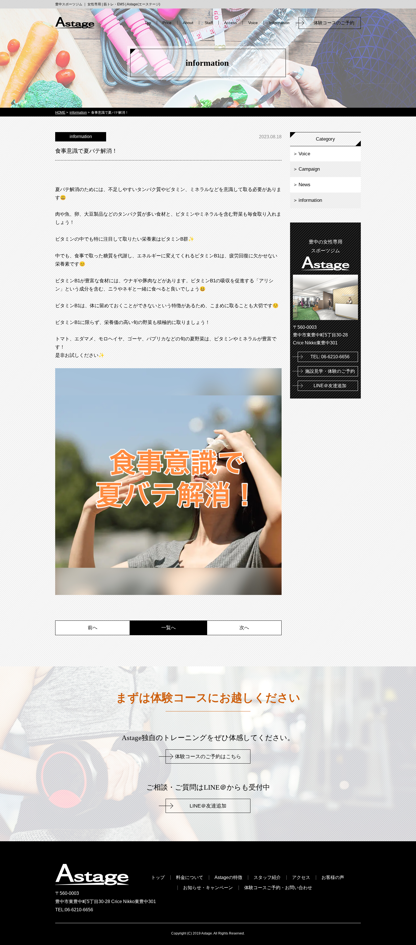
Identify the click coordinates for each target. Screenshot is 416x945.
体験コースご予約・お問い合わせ (278, 887)
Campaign (309, 169)
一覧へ (168, 627)
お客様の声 (332, 877)
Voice (253, 23)
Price (166, 23)
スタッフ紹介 (267, 877)
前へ (92, 627)
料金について (189, 877)
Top (148, 23)
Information (279, 23)
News (304, 184)
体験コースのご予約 (336, 22)
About (188, 23)
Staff (209, 23)
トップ (158, 877)
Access (230, 23)
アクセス (301, 877)
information (310, 200)
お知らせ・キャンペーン (208, 887)
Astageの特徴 (228, 877)
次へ (244, 627)
